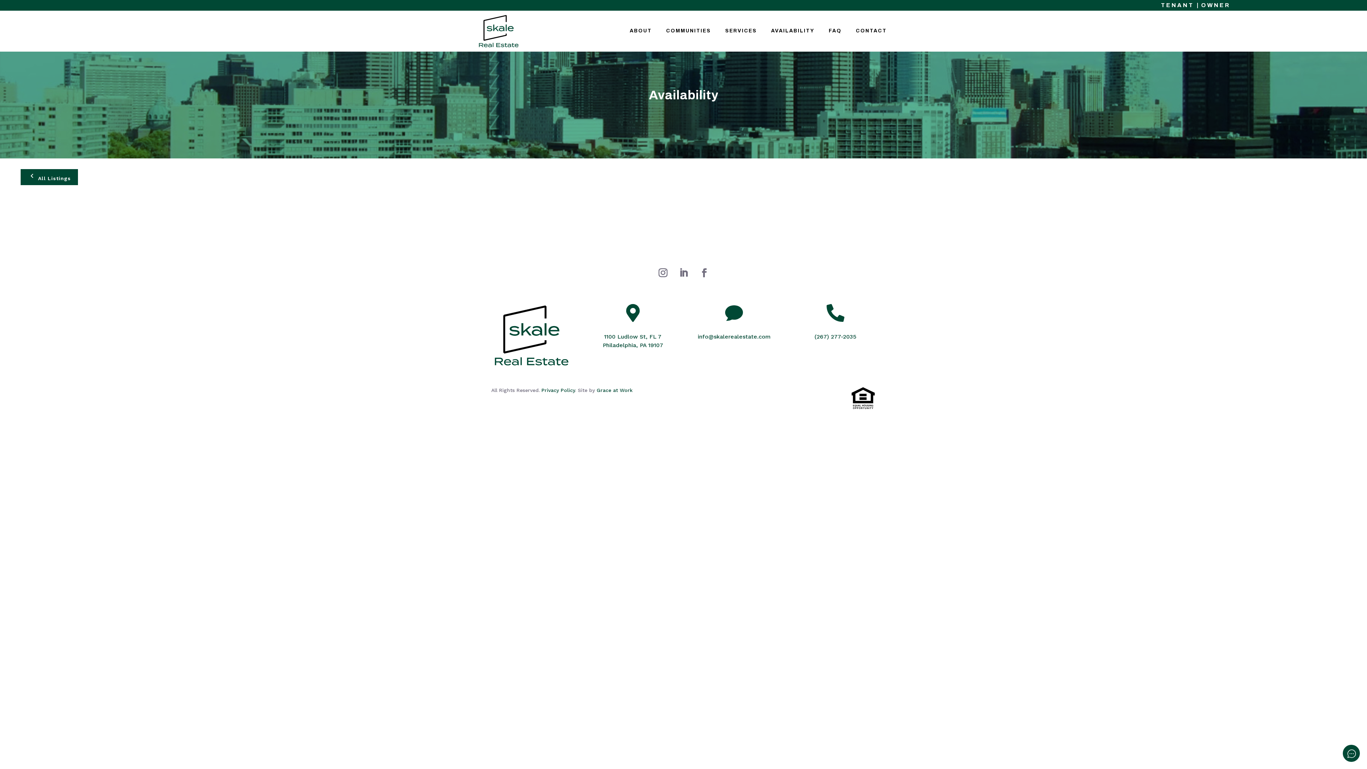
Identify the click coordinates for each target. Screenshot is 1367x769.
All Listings (53, 178)
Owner (1215, 5)
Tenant (1177, 5)
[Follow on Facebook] (704, 273)
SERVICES (741, 30)
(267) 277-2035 (836, 336)
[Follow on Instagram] (663, 273)
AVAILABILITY (793, 30)
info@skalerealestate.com (734, 336)
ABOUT (641, 30)
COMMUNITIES (688, 30)
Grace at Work (615, 390)
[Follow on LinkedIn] (683, 273)
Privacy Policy (558, 390)
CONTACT (871, 30)
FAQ (835, 30)
